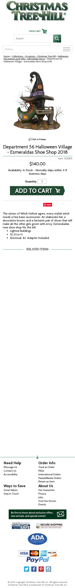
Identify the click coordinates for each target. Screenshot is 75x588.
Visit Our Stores (47, 501)
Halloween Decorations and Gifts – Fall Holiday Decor (36, 57)
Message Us (10, 467)
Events (42, 504)
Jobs (40, 497)
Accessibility (10, 474)
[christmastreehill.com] (37, 10)
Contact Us (10, 470)
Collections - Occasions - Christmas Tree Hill (34, 56)
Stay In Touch (11, 493)
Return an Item (46, 481)
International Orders (49, 474)
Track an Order (46, 467)
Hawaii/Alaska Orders (49, 478)
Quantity (31, 181)
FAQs (41, 470)
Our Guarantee (46, 490)
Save (49, 204)
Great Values (11, 490)
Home (7, 56)
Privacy (42, 493)
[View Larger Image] (37, 101)
